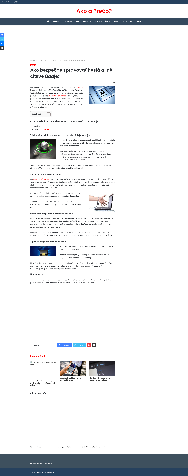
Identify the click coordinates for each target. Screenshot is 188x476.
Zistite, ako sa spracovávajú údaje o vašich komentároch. (86, 447)
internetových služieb (57, 96)
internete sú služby (41, 179)
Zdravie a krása (127, 21)
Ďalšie (139, 21)
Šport (106, 21)
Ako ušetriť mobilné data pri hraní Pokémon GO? (71, 379)
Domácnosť (87, 21)
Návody (98, 21)
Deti (77, 21)
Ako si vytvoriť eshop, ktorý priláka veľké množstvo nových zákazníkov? (42, 383)
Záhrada (115, 21)
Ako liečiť (56, 21)
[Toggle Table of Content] (47, 114)
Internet (47, 60)
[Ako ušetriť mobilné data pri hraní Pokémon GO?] (73, 368)
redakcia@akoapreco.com (45, 463)
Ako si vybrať (68, 21)
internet (46, 129)
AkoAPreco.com (37, 60)
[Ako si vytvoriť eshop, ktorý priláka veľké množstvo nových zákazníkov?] (43, 370)
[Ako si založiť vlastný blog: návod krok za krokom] (102, 368)
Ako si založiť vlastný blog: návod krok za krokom (99, 379)
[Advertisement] (94, 43)
